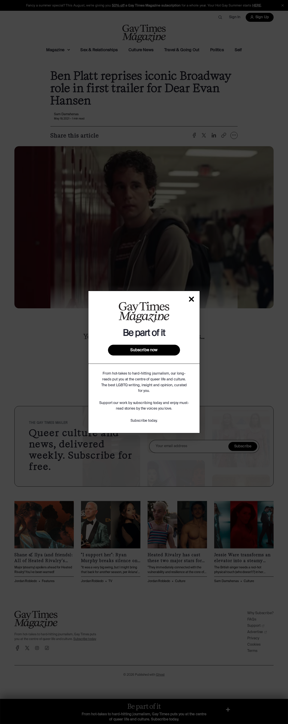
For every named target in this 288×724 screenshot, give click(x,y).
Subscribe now (144, 350)
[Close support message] (191, 299)
